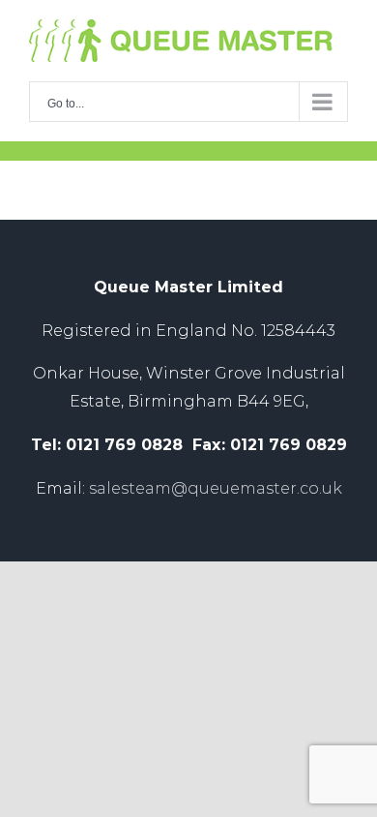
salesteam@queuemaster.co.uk (215, 488)
